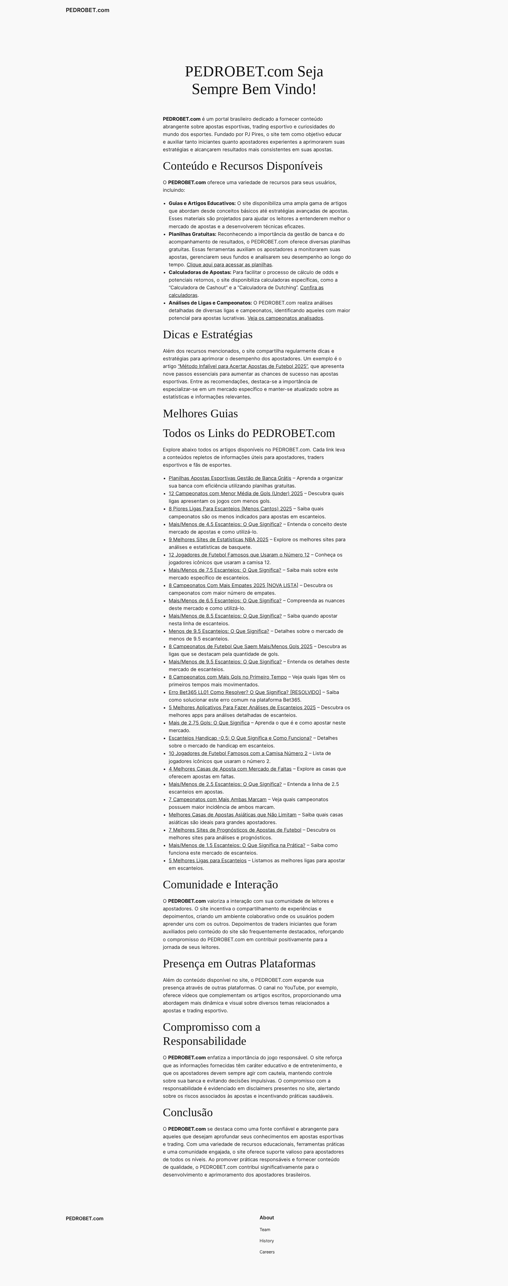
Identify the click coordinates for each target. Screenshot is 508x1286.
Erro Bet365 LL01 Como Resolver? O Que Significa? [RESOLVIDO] (245, 692)
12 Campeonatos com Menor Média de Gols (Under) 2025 (236, 493)
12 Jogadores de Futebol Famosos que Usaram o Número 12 (239, 555)
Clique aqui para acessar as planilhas (229, 265)
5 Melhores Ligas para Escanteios (208, 860)
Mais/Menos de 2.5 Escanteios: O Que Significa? (225, 784)
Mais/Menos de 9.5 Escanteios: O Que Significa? (225, 662)
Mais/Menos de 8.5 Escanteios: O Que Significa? (225, 616)
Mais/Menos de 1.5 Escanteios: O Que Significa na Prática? (237, 845)
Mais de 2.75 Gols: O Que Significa (209, 723)
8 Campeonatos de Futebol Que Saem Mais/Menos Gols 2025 (241, 646)
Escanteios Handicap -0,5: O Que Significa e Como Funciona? (240, 738)
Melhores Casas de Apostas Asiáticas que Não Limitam (233, 815)
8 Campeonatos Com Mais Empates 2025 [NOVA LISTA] (233, 585)
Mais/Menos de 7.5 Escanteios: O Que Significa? (225, 570)
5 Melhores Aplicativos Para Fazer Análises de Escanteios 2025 (242, 707)
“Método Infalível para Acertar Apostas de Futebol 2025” (243, 366)
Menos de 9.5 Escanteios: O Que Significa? (219, 631)
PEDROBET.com (87, 10)
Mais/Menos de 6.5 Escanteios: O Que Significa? (225, 601)
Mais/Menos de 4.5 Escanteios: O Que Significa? (225, 524)
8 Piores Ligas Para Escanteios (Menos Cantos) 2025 (230, 509)
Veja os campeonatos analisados (285, 318)
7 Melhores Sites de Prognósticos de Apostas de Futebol (235, 830)
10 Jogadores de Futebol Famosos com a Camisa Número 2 (238, 753)
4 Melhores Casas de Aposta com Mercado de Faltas (230, 769)
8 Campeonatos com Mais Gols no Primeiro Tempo (228, 677)
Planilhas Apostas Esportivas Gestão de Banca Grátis (230, 478)
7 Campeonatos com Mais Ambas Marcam (218, 799)
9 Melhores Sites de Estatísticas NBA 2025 (218, 539)
